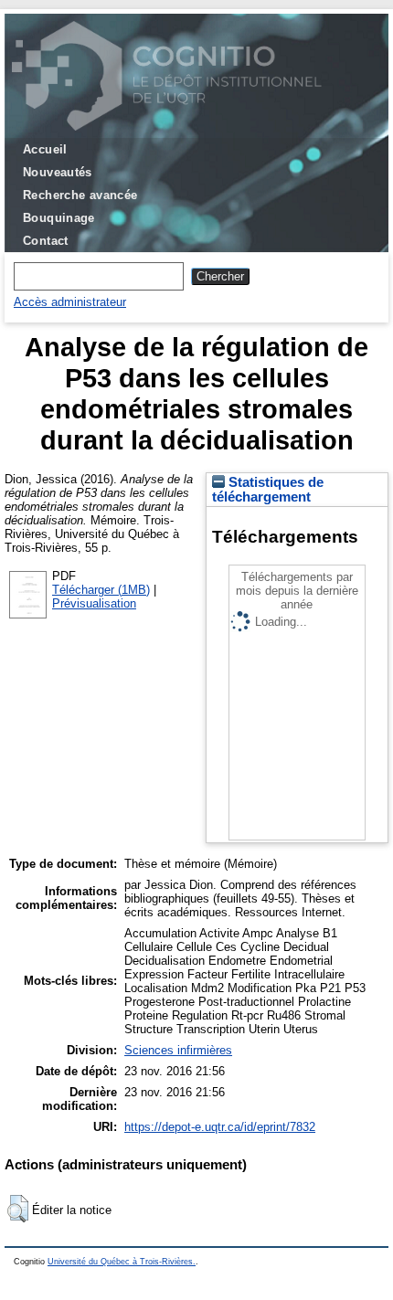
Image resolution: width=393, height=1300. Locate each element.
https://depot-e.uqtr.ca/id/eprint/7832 (219, 1127)
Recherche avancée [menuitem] (80, 195)
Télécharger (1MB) (101, 590)
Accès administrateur (70, 302)
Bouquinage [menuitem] (59, 218)
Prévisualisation (94, 603)
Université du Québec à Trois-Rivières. (122, 1261)
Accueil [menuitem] (45, 149)
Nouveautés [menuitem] (57, 172)
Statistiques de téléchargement (268, 489)
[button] (17, 1208)
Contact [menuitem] (46, 241)
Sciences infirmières (178, 1050)
